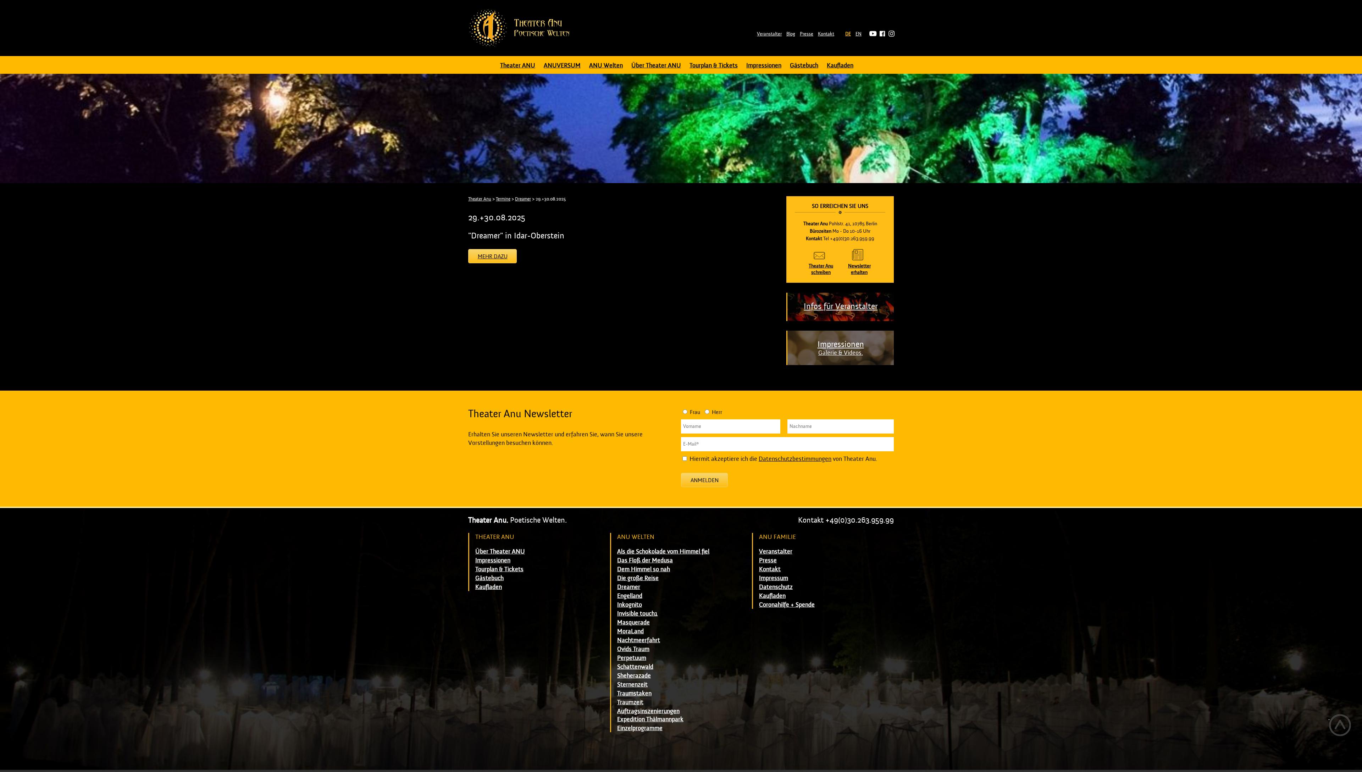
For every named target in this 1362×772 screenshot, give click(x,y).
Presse (806, 34)
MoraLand (630, 631)
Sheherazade (634, 675)
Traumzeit (630, 702)
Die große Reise (638, 578)
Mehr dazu (493, 256)
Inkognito (629, 604)
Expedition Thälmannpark (650, 719)
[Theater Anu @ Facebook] (881, 34)
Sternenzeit (632, 684)
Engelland (629, 596)
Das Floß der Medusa (645, 560)
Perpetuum (631, 658)
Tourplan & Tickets (714, 65)
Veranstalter (769, 34)
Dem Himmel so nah (643, 569)
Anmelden (705, 480)
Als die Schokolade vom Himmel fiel (663, 551)
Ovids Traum (633, 649)
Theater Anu (479, 199)
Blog (790, 34)
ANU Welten (606, 65)
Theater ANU (517, 65)
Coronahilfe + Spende (787, 604)
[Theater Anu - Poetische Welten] (521, 28)
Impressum (773, 578)
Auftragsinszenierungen (648, 711)
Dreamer (523, 199)
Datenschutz (776, 587)
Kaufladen (840, 65)
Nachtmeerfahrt (638, 640)
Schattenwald (635, 667)
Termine (503, 199)
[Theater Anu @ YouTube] (872, 34)
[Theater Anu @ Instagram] (890, 34)
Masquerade (633, 622)
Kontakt (826, 34)
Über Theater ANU (656, 65)
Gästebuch (804, 65)
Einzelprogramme (640, 728)
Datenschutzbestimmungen (795, 459)
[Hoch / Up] (1339, 725)
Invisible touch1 (637, 613)
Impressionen (763, 65)
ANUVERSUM (562, 65)
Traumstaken (634, 693)
